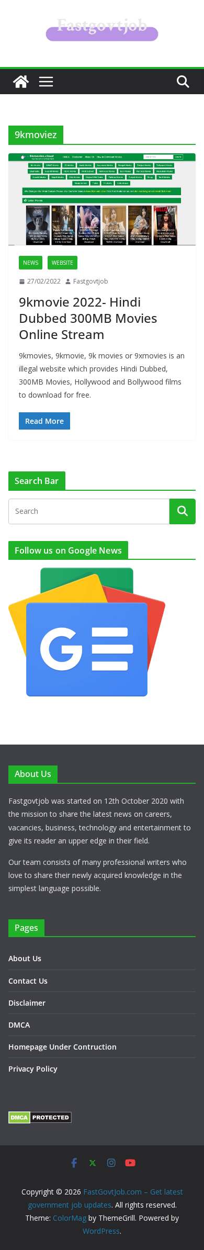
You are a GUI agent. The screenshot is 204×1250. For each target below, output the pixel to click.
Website (62, 262)
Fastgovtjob (90, 281)
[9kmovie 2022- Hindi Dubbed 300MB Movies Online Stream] (102, 199)
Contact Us (28, 981)
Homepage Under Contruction (62, 1047)
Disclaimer (27, 1003)
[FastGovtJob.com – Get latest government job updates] (20, 81)
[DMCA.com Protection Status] (40, 1118)
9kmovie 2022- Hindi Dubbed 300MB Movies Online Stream (88, 318)
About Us (24, 958)
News (30, 262)
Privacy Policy (33, 1069)
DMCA (19, 1025)
